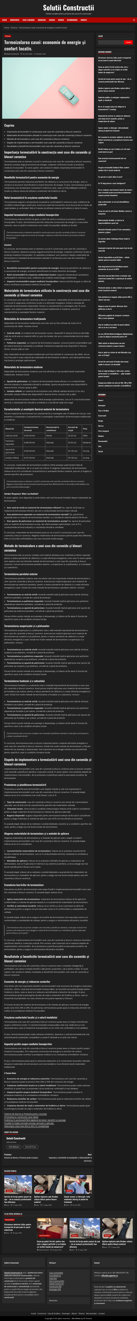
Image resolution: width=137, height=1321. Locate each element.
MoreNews (76, 1318)
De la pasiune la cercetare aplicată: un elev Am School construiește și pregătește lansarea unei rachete (115, 140)
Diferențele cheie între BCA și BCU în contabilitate (26, 1126)
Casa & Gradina (29, 20)
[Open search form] (134, 20)
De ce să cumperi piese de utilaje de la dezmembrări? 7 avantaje (112, 108)
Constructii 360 (55, 1286)
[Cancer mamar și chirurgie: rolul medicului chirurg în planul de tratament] (78, 1184)
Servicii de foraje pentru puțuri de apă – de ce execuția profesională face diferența (17, 1199)
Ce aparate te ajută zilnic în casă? (110, 176)
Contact (84, 20)
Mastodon (53, 1300)
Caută (100, 36)
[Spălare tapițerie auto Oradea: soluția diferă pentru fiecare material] (48, 1184)
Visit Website (14, 1147)
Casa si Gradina (103, 410)
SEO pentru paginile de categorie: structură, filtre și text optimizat (114, 316)
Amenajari (42, 20)
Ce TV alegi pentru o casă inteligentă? (112, 183)
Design (100, 420)
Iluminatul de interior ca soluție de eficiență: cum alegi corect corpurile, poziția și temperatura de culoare (114, 119)
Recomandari (72, 20)
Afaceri (52, 20)
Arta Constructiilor (56, 1281)
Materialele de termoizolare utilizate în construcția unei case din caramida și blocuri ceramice (49, 135)
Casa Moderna (55, 1275)
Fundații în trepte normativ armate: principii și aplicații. (29, 1123)
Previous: (21, 1156)
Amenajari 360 (55, 1289)
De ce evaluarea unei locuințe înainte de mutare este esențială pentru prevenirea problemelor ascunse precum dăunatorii (115, 193)
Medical (101, 436)
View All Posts (30, 1147)
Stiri (99, 446)
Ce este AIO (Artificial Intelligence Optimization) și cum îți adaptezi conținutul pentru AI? (115, 335)
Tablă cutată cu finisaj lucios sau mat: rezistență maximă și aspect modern (111, 344)
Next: (70, 1157)
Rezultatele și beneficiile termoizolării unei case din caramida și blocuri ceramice (43, 146)
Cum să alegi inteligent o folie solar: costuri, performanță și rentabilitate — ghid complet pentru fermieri (114, 374)
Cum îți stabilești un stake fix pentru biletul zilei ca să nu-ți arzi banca (114, 326)
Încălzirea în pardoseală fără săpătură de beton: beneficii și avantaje (35, 1120)
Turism (100, 451)
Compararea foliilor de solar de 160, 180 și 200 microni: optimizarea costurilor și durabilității (115, 384)
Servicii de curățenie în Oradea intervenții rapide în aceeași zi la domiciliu (113, 363)
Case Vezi (53, 1278)
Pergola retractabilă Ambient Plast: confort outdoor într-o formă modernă (113, 169)
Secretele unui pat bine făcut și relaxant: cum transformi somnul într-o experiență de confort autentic (115, 278)
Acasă (4, 20)
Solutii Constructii (68, 7)
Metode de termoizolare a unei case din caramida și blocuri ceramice (38, 139)
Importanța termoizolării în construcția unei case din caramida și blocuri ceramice (44, 131)
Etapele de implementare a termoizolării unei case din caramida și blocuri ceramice (44, 142)
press (7, 1205)
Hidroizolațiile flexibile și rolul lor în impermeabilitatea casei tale (111, 221)
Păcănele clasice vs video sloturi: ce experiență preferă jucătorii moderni (115, 289)
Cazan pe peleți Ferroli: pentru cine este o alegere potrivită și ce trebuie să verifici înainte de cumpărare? (113, 70)
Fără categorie (103, 431)
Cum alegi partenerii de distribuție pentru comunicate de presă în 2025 (113, 268)
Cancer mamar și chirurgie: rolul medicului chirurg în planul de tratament (77, 1199)
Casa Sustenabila (56, 1273)
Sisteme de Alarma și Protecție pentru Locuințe (25, 1114)
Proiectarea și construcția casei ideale (21, 1117)
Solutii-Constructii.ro (13, 1273)
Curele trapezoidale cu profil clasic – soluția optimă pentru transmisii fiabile (114, 258)
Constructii (14, 20)
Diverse (61, 20)
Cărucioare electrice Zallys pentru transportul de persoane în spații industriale (114, 59)
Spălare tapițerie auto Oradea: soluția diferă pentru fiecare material (46, 1199)
